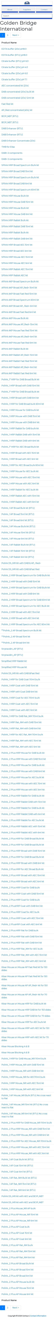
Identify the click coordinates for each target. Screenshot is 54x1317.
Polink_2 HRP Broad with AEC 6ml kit (20, 618)
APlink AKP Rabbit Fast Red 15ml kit (19, 361)
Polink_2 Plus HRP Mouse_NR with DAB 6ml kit (25, 1135)
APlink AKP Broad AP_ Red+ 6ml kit (19, 306)
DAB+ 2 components (12, 153)
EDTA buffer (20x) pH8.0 (14, 49)
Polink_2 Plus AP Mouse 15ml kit (18, 1288)
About (9, 9)
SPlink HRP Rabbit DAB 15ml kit (17, 226)
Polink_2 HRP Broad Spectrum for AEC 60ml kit (26, 624)
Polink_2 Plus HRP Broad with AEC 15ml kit (23, 875)
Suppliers (27, 9)
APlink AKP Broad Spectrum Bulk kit (20, 281)
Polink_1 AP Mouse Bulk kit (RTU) (18, 526)
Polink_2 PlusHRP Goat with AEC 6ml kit (22, 924)
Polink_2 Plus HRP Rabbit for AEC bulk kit (23, 820)
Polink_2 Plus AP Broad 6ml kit (17, 1276)
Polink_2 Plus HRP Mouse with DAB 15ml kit (24, 759)
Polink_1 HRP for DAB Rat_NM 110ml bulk (22, 716)
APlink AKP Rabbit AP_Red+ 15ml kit (20, 355)
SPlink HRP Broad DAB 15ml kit (17, 171)
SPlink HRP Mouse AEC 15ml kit (17, 257)
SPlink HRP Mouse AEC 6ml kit (17, 263)
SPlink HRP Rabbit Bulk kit (15, 220)
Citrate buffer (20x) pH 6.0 (15, 73)
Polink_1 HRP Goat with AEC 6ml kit (19, 710)
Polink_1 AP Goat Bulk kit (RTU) (17, 1159)
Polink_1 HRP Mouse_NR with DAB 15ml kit (23, 1065)
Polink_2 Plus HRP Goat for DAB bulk (21, 887)
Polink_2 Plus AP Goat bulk (16, 1227)
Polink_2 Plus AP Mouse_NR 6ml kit (20, 1221)
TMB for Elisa (8, 147)
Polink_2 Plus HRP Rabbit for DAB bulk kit (23, 796)
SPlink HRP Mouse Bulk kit (15, 196)
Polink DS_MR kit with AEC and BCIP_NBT (23, 1196)
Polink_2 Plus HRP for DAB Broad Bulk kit (23, 838)
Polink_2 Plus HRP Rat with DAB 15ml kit (22, 936)
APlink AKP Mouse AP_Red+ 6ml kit (19, 336)
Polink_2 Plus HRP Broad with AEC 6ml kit (23, 881)
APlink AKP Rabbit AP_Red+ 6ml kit (19, 367)
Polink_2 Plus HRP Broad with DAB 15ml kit (23, 851)
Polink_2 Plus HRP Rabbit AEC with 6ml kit (23, 832)
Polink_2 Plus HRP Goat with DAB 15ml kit (23, 894)
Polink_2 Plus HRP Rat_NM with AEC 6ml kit (24, 961)
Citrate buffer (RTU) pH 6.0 (15, 61)
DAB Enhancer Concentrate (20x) (18, 141)
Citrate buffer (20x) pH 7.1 (14, 79)
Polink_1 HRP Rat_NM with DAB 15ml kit (22, 722)
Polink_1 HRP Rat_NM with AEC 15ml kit (21, 741)
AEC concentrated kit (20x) (15, 85)
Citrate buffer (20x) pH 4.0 (15, 67)
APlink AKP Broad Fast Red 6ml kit (19, 312)
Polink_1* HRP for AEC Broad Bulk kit (20, 447)
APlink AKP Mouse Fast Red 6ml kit (19, 343)
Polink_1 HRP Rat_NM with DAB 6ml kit (21, 728)
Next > (15, 35)
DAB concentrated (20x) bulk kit (18, 92)
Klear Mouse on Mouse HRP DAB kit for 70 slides (26, 1016)
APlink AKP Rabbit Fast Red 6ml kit (19, 373)
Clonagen (27, 3)
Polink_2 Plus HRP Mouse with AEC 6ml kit (23, 790)
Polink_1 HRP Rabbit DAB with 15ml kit (21, 434)
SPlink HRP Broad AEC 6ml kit (17, 251)
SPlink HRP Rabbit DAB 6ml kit (17, 239)
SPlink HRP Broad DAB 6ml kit (17, 183)
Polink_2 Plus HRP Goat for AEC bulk (20, 912)
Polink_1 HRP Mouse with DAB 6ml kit (20, 422)
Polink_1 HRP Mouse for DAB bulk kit (20, 410)
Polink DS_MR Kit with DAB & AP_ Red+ (21, 563)
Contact (44, 9)
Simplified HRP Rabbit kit (14, 661)
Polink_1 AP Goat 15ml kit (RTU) (17, 1165)
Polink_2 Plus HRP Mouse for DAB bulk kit (23, 753)
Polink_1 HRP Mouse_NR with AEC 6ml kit (22, 1089)
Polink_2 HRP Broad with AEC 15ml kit (21, 612)
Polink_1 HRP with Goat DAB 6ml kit (20, 692)
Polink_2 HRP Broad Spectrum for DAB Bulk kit (26, 575)
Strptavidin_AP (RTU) (12, 649)
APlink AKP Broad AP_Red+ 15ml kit (19, 287)
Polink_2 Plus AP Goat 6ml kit (17, 1239)
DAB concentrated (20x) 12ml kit (18, 98)
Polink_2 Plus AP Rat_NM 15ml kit (19, 1251)
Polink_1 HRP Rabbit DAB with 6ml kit (20, 441)
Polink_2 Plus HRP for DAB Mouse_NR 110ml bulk (27, 1123)
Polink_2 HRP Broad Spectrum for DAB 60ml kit (26, 600)
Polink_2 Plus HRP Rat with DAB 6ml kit (22, 943)
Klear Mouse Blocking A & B (15, 1046)
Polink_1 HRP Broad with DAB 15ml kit (21, 385)
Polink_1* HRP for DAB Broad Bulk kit (20, 379)
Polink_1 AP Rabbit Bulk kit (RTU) (18, 545)
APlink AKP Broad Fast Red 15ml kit (19, 294)
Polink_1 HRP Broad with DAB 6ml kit (20, 398)
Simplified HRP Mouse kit (14, 667)
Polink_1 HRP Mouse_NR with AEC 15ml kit (23, 1083)
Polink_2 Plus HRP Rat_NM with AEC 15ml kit (24, 955)
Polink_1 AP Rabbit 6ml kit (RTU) (18, 557)
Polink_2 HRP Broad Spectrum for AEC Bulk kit (25, 606)
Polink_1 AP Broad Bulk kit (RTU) (18, 508)
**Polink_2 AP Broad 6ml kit (16, 643)
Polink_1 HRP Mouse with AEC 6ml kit (20, 483)
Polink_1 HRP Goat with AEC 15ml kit (20, 704)
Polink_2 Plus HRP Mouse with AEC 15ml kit (23, 783)
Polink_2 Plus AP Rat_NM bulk (17, 1245)
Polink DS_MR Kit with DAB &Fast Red (20, 569)
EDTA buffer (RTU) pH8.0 (14, 55)
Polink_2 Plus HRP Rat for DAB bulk (20, 930)
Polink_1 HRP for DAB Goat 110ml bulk (21, 679)
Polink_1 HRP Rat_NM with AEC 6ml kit (21, 747)
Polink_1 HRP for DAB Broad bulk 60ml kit (23, 404)
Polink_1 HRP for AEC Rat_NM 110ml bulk (22, 734)
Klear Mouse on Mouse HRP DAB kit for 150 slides (26, 1010)
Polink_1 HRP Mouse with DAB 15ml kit (21, 416)
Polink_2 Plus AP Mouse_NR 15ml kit (20, 1214)
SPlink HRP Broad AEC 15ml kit (17, 245)
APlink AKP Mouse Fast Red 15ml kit (19, 330)
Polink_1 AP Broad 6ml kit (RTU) (18, 520)
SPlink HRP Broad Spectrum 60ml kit (20, 190)
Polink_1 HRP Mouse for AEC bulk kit (20, 471)
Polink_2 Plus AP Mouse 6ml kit (17, 1294)
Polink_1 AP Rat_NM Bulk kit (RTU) (19, 1178)
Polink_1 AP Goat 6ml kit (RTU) (17, 1172)
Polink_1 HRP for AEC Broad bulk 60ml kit (23, 465)
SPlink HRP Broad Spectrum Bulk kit (20, 165)
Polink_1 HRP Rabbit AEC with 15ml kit (21, 496)
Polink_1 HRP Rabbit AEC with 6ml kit (20, 502)
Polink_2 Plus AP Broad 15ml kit (18, 1270)
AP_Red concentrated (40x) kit (17, 110)
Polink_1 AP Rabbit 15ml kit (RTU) (18, 551)
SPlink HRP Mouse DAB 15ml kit (17, 202)
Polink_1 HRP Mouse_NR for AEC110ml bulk (23, 1077)
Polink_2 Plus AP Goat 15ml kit (17, 1233)
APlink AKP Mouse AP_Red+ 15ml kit (20, 324)
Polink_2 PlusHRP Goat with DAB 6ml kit (22, 906)
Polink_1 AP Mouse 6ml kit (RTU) (18, 538)
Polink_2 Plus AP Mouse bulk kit (18, 1282)
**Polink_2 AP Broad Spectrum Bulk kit (21, 630)
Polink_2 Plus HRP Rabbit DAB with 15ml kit (24, 802)
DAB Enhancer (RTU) (12, 128)
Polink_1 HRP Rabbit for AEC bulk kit (20, 490)
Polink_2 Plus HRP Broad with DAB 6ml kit (23, 863)
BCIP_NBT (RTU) (10, 116)
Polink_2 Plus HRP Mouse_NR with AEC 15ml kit (26, 1147)
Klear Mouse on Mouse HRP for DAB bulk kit (24, 1004)
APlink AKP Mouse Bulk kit (15, 318)
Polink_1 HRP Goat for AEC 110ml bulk (21, 698)
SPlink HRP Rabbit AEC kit (15, 275)
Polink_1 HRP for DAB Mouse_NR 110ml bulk (24, 1058)
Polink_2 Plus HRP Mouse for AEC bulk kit (23, 777)
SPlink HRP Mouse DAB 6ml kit (17, 214)
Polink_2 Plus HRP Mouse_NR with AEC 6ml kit (25, 1153)
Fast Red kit (7, 104)
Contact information (38, 1316)
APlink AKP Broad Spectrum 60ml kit (20, 300)
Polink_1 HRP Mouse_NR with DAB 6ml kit (23, 1071)
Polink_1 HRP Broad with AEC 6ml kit (20, 459)
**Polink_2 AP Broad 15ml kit (16, 636)
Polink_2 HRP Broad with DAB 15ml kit (21, 581)
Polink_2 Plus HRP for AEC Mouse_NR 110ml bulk (26, 1141)
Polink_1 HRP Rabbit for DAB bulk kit (20, 428)
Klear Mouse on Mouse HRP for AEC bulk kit (24, 1022)
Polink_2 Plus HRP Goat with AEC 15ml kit (23, 918)
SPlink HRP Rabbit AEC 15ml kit (17, 269)
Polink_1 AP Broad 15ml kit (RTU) (18, 514)
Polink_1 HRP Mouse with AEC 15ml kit (21, 477)
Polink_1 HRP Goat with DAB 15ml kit (20, 685)
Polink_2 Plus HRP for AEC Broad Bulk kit (23, 869)
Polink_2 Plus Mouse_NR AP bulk (19, 1208)
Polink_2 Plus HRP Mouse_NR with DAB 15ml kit (26, 1129)
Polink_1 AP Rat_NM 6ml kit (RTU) (19, 1190)
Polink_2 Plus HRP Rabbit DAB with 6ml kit (23, 814)
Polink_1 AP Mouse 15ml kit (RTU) (18, 532)
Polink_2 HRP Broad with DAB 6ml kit (20, 594)
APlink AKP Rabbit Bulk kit (15, 349)
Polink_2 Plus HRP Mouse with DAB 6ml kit (23, 771)
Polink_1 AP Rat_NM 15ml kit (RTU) (19, 1184)
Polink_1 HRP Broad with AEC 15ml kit (20, 453)
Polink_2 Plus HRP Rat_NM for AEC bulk (22, 949)
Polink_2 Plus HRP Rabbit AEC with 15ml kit (23, 826)
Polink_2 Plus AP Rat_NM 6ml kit (18, 1257)
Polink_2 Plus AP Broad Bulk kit (18, 1263)
